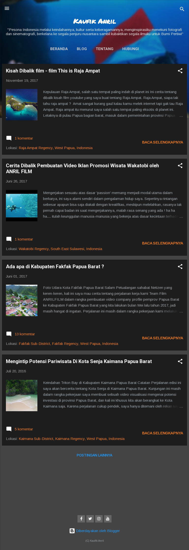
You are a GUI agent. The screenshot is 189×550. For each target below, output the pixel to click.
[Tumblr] (107, 518)
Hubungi (130, 49)
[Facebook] (81, 518)
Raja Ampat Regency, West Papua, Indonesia (56, 148)
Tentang (104, 49)
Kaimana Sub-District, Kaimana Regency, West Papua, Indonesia (72, 439)
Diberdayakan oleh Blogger (97, 531)
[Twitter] (90, 518)
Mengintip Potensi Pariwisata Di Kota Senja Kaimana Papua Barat (79, 361)
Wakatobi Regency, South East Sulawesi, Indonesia (60, 249)
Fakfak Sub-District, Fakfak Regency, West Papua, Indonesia (68, 343)
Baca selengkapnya (162, 142)
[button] (180, 71)
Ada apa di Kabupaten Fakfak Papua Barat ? (55, 266)
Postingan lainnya (94, 455)
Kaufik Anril (94, 21)
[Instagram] (99, 518)
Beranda (59, 49)
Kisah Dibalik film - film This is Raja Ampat (53, 71)
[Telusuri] (182, 9)
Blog (82, 49)
